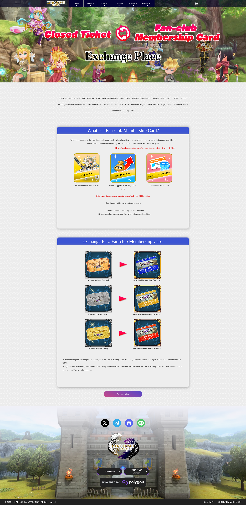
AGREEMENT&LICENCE (229, 502)
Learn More (119, 3)
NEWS (76, 3)
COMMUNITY (147, 3)
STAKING (104, 3)
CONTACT (133, 3)
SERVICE (90, 3)
